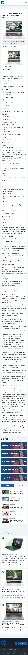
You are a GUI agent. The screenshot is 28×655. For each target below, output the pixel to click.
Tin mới (7, 485)
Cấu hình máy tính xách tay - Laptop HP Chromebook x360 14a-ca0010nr (13, 590)
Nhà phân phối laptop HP (9, 46)
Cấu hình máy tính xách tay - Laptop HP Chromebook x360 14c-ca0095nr (13, 624)
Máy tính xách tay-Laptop (8, 554)
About (3, 653)
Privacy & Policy (16, 653)
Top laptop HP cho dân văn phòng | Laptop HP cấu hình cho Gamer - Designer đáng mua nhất (13, 557)
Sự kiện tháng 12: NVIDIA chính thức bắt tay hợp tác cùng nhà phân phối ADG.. (17, 493)
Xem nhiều (20, 485)
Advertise (9, 653)
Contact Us (23, 653)
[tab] (7, 485)
